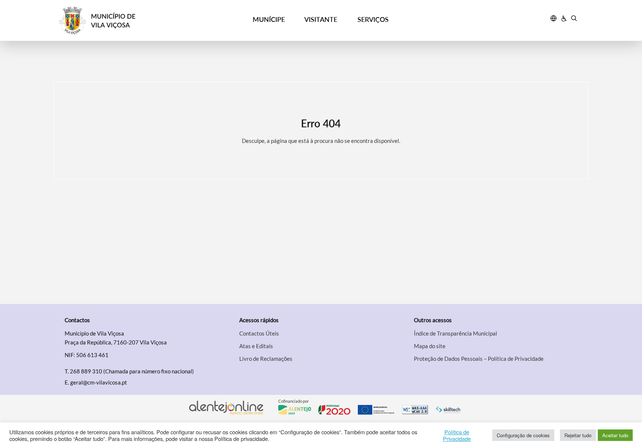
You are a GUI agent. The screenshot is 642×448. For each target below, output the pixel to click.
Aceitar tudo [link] (615, 435)
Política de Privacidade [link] (457, 435)
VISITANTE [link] (320, 19)
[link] (124, 21)
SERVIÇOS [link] (373, 19)
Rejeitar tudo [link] (577, 435)
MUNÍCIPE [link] (269, 19)
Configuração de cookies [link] (523, 435)
